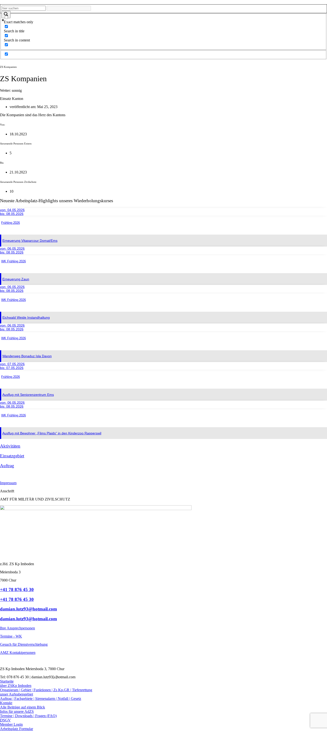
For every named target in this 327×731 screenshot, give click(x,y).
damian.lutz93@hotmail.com (28, 608)
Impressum (8, 483)
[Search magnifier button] (6, 14)
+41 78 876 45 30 (17, 589)
